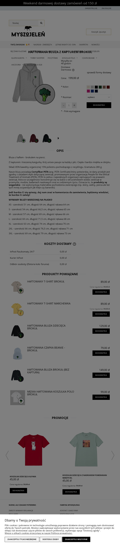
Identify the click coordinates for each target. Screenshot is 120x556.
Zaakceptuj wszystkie (76, 539)
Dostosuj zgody (51, 539)
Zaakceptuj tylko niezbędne (21, 539)
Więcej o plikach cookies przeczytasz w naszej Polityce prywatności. (38, 533)
